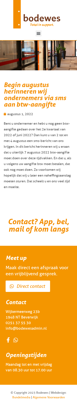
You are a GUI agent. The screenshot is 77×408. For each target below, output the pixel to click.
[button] (39, 33)
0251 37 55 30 (18, 323)
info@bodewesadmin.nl (26, 328)
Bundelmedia (21, 397)
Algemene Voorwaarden (49, 397)
